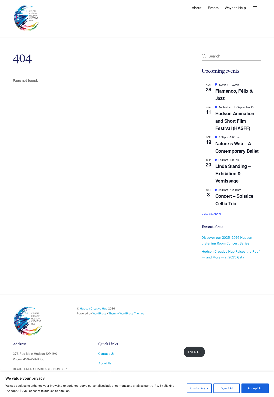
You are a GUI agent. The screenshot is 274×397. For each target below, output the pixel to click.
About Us (105, 363)
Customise (197, 388)
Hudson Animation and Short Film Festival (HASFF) (234, 120)
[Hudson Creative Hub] (27, 18)
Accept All (255, 388)
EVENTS (194, 352)
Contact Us (106, 353)
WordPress (99, 313)
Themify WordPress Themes (126, 313)
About (196, 8)
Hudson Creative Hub (93, 308)
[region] (137, 384)
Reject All (227, 388)
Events (213, 8)
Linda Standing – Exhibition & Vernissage (233, 173)
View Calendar (211, 214)
